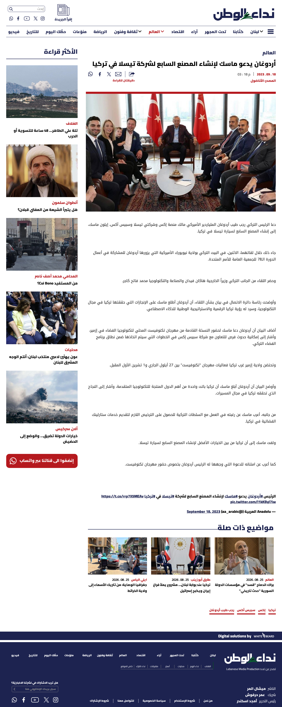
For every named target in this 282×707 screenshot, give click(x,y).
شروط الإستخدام (184, 701)
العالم (154, 32)
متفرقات (154, 666)
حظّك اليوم (56, 32)
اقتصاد (177, 32)
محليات (181, 666)
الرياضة (100, 32)
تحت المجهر (215, 32)
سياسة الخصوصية (154, 701)
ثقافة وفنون (125, 32)
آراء (194, 32)
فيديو (13, 32)
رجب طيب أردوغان (221, 610)
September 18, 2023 (203, 512)
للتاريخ (32, 32)
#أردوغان (255, 496)
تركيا (272, 610)
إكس (261, 610)
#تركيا (149, 496)
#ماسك (231, 496)
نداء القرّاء (140, 666)
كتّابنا (238, 32)
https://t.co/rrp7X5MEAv (122, 496)
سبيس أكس (246, 610)
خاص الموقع (127, 666)
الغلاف (208, 666)
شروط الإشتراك (99, 701)
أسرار (167, 666)
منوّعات (80, 32)
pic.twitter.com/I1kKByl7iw (253, 502)
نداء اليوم (194, 666)
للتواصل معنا (125, 701)
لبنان (254, 32)
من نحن (208, 701)
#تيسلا (168, 496)
